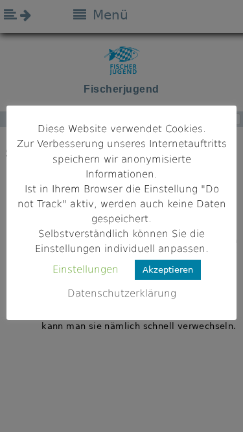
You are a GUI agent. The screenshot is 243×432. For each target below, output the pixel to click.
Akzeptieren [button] (168, 270)
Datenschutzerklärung (121, 293)
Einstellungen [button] (85, 269)
